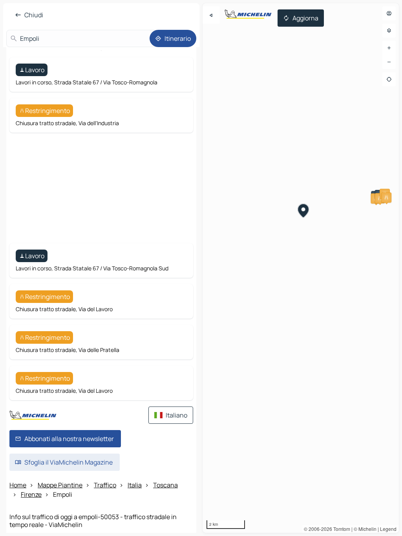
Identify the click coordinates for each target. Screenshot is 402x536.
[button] (386, 197)
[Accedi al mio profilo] (389, 13)
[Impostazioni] (389, 31)
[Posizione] (389, 79)
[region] (301, 268)
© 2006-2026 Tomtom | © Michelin (340, 528)
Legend (388, 528)
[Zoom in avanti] (389, 48)
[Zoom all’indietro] (389, 62)
